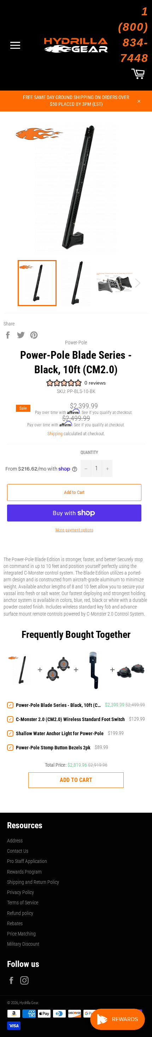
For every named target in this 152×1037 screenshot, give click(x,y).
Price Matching (21, 934)
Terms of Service (22, 902)
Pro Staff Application (27, 861)
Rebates (15, 923)
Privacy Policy (20, 892)
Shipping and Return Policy (33, 882)
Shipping (55, 433)
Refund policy (20, 913)
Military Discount (23, 944)
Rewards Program (24, 872)
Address (15, 840)
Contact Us (17, 851)
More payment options (74, 530)
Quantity (89, 452)
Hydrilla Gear (28, 1003)
